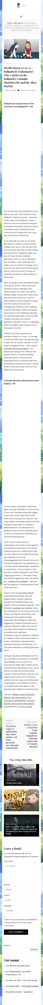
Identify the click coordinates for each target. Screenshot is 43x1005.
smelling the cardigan (18, 581)
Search (7, 945)
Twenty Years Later (14, 783)
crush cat (8, 575)
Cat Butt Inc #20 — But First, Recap (21, 980)
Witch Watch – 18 (12, 808)
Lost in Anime (26, 706)
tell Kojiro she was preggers (16, 348)
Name (7, 884)
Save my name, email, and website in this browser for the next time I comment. (20, 922)
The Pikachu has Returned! (18, 965)
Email (7, 895)
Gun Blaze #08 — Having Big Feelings (22, 986)
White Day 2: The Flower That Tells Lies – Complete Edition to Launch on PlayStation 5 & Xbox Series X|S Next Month (21, 830)
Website (7, 906)
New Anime (9, 63)
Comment (8, 861)
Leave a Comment (27, 90)
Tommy (28, 265)
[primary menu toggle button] (21, 16)
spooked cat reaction (23, 608)
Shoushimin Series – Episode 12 (19, 992)
